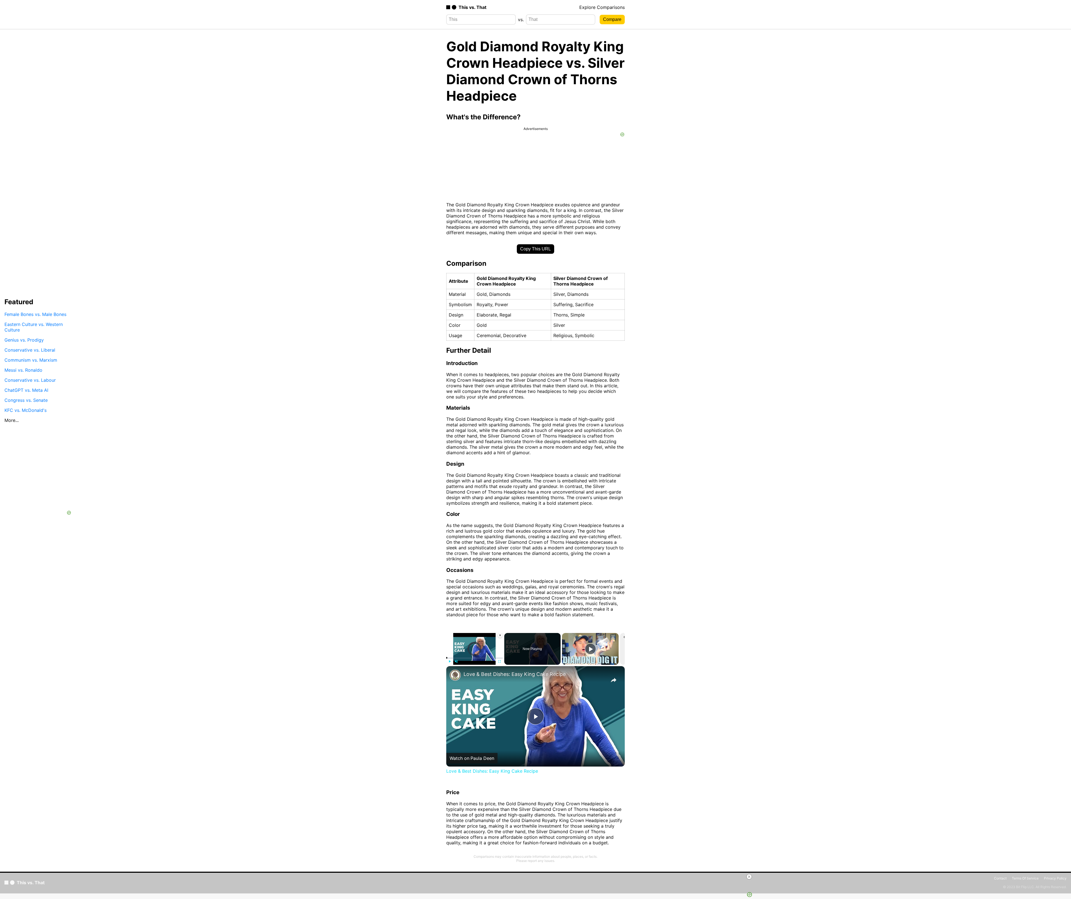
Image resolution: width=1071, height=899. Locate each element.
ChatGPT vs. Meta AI (26, 390)
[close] (749, 876)
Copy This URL (535, 248)
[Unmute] (456, 661)
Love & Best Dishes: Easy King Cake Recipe (515, 674)
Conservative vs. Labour (30, 380)
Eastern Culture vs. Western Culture (33, 326)
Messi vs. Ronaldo (23, 370)
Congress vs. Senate (26, 400)
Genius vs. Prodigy (24, 339)
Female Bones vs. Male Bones (35, 314)
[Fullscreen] (499, 661)
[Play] (449, 661)
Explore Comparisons (602, 7)
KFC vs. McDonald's (25, 410)
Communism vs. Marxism (30, 359)
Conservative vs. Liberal (29, 349)
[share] (614, 680)
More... (11, 420)
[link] (455, 675)
